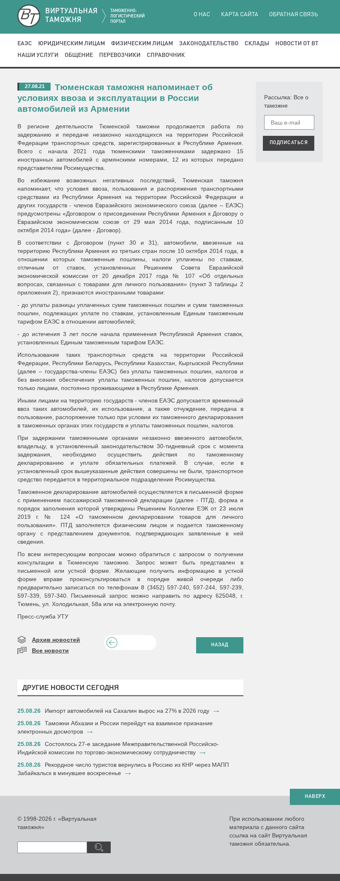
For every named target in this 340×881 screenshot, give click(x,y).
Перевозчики (120, 55)
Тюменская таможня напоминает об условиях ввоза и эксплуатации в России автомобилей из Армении (115, 97)
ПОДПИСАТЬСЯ (289, 142)
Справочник (166, 55)
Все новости (50, 650)
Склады (257, 44)
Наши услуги (37, 55)
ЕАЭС (24, 44)
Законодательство (208, 44)
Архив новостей (56, 639)
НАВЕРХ (315, 796)
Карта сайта (239, 14)
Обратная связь (293, 14)
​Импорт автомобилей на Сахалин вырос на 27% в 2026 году (127, 710)
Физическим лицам (142, 44)
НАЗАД (219, 645)
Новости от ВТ (296, 44)
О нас (202, 14)
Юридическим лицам (71, 44)
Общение (79, 55)
